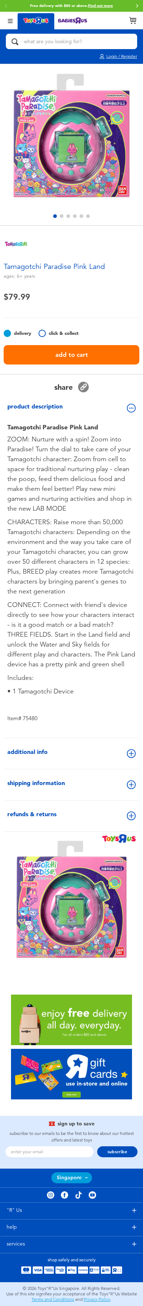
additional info (27, 751)
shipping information (36, 783)
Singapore (69, 1177)
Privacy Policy (97, 1299)
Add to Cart (71, 354)
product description (35, 406)
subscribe (117, 1151)
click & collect (63, 333)
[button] (137, 6)
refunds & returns (31, 814)
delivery (22, 333)
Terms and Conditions (53, 1299)
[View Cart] (132, 20)
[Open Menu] (10, 20)
